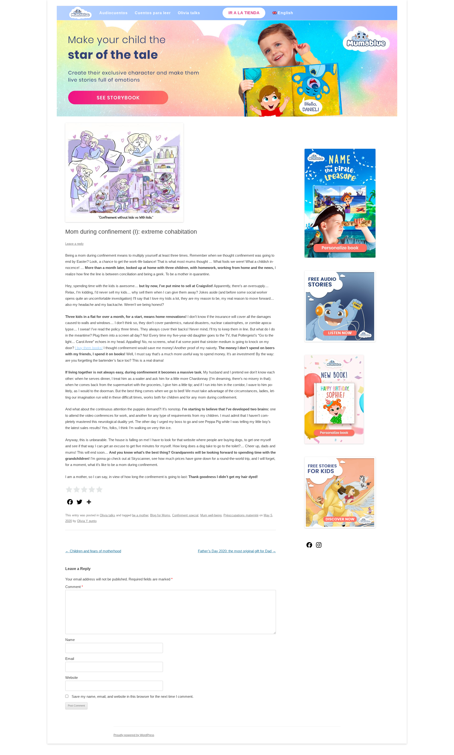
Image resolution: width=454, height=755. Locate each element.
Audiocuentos (113, 13)
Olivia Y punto (86, 521)
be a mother (140, 515)
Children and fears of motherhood (93, 551)
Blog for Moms (160, 515)
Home (80, 13)
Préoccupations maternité (240, 515)
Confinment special (185, 515)
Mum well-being (211, 515)
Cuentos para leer (153, 13)
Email (69, 659)
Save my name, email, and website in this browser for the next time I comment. (132, 696)
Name (70, 640)
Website (71, 678)
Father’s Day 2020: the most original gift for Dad (237, 551)
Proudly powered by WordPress (134, 735)
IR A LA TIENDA (243, 13)
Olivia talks (189, 13)
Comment (74, 587)
